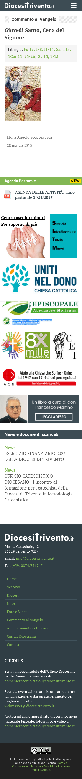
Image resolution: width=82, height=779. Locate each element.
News (11, 603)
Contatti (13, 644)
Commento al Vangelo (25, 620)
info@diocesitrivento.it (35, 558)
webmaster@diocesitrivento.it (29, 706)
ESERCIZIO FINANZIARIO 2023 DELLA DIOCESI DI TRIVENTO (35, 453)
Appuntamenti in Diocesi (27, 628)
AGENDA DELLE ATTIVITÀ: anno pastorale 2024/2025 (45, 195)
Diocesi (13, 595)
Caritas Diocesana (21, 636)
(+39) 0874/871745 (27, 565)
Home (12, 578)
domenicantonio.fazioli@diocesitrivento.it (40, 681)
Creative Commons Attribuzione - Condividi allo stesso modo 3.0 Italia (41, 766)
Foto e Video (17, 611)
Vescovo (13, 587)
